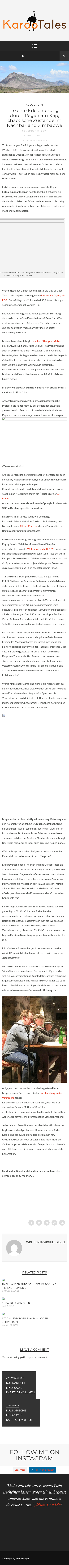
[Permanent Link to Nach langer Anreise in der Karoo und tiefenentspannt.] (3, 1280)
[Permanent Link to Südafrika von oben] (3, 1299)
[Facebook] (23, 56)
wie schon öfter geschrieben (45, 340)
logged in (21, 1357)
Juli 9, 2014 (7, 1306)
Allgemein (34, 104)
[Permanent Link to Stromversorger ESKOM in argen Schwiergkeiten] (3, 1314)
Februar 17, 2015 (10, 1291)
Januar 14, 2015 (10, 1325)
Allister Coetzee (28, 525)
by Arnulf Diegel (35, 135)
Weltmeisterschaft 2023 (40, 548)
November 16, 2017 (34, 131)
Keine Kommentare (34, 140)
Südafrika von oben (16, 1303)
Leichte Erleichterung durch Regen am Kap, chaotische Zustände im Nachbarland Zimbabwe (34, 118)
